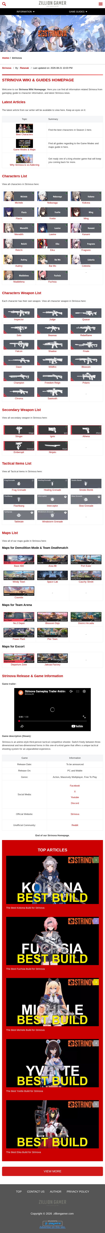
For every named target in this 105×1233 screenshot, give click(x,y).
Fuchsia (52, 281)
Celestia (86, 266)
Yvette (52, 218)
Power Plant (19, 639)
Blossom (86, 367)
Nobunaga (52, 202)
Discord (75, 803)
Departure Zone (19, 664)
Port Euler (86, 566)
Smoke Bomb (86, 490)
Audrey (19, 266)
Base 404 (19, 566)
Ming (86, 218)
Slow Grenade (86, 505)
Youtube (75, 797)
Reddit (75, 825)
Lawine (52, 234)
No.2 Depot (19, 623)
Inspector (19, 319)
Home (5, 58)
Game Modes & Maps (24, 149)
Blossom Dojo (52, 623)
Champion (19, 382)
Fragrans (86, 250)
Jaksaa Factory (52, 664)
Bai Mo (52, 266)
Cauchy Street (86, 581)
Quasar (86, 319)
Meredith (18, 234)
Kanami (86, 234)
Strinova (7, 68)
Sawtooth (52, 398)
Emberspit (19, 452)
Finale (86, 351)
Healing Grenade (52, 490)
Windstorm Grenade (52, 521)
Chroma (19, 398)
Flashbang (19, 505)
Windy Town (19, 581)
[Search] (4, 4)
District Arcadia (86, 623)
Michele (19, 202)
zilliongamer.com (63, 1213)
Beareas (52, 335)
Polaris (86, 382)
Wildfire (52, 367)
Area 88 (52, 566)
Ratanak (25, 68)
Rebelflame (86, 335)
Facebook (75, 785)
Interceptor (52, 505)
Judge (52, 319)
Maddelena (18, 281)
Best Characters (24, 134)
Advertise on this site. (53, 1226)
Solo (19, 335)
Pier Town (52, 639)
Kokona (86, 202)
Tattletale (19, 521)
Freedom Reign (52, 382)
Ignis (52, 436)
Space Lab (52, 581)
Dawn (19, 367)
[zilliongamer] (52, 4)
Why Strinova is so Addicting (24, 165)
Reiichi (18, 250)
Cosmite (19, 597)
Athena (86, 436)
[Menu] (100, 4)
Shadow (52, 351)
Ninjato (52, 452)
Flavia (19, 218)
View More (52, 1171)
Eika (52, 250)
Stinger (19, 436)
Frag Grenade (19, 490)
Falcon (18, 351)
